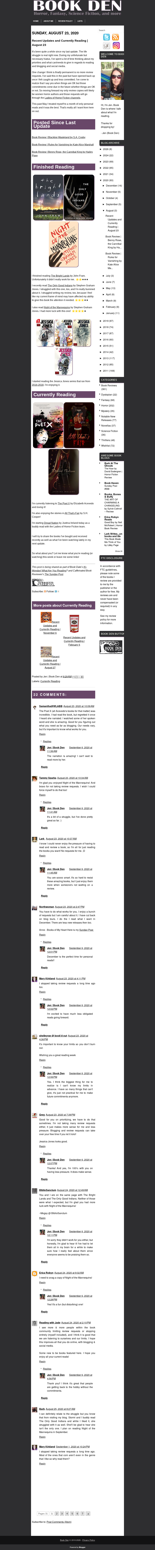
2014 (106, 352)
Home (36, 21)
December (112, 185)
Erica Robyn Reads (111, 518)
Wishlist (105, 445)
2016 (106, 339)
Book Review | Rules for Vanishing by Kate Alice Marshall (63, 144)
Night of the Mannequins (57, 307)
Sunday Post (86, 930)
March (109, 300)
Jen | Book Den (56, 747)
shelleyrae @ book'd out (53, 1035)
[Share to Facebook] (82, 676)
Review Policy (65, 21)
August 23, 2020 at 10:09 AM (78, 706)
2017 (106, 333)
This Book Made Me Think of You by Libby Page (112, 542)
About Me (48, 21)
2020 (106, 180)
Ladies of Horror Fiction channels (62, 98)
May (108, 288)
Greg (42, 1114)
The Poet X (64, 503)
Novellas (106, 425)
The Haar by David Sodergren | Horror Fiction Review (113, 473)
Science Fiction (109, 431)
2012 (106, 364)
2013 (106, 358)
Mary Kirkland (47, 978)
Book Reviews (109, 385)
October (110, 198)
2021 (106, 174)
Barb (42, 1409)
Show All (118, 551)
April (109, 294)
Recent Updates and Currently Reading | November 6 (50, 627)
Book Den (64, 1540)
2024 (106, 155)
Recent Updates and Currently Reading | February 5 (74, 641)
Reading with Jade (49, 1322)
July (108, 275)
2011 (106, 370)
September (112, 204)
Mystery (105, 411)
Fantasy (105, 400)
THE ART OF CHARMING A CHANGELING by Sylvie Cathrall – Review (113, 505)
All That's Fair (72, 513)
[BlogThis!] (76, 676)
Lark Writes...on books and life (113, 535)
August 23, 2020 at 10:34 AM (72, 778)
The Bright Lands (60, 275)
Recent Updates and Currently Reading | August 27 (50, 662)
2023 (106, 161)
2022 (106, 167)
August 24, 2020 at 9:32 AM (69, 1272)
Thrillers (105, 440)
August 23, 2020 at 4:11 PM (70, 978)
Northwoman (46, 906)
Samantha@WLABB (51, 706)
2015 (106, 345)
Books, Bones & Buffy (112, 495)
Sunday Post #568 (110, 487)
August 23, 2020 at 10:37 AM (61, 838)
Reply (42, 734)
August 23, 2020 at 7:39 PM (60, 1114)
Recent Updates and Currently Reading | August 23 (114, 223)
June (109, 282)
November (112, 191)
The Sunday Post (54, 574)
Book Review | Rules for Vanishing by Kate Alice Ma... (114, 261)
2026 (106, 149)
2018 (106, 327)
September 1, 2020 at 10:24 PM (73, 1446)
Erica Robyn (46, 1272)
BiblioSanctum (47, 1190)
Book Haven (111, 483)
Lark (42, 838)
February (111, 307)
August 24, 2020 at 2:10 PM (76, 1322)
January (110, 313)
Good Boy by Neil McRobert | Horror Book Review (113, 525)
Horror (104, 405)
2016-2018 (38, 385)
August (110, 210)
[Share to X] (79, 676)
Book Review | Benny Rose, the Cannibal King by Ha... (114, 242)
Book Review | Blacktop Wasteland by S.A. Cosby (58, 137)
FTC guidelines (108, 569)
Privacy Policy (88, 1540)
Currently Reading (50, 681)
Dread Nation (51, 523)
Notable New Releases (108, 418)
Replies (47, 741)
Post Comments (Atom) (59, 1522)
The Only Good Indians (60, 285)
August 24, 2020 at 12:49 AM (72, 1190)
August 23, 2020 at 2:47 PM (69, 906)
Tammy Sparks (47, 778)
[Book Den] (111, 653)
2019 (106, 321)
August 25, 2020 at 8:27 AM (60, 1409)
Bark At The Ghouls (111, 464)
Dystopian (106, 394)
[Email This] (73, 676)
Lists (80, 21)
